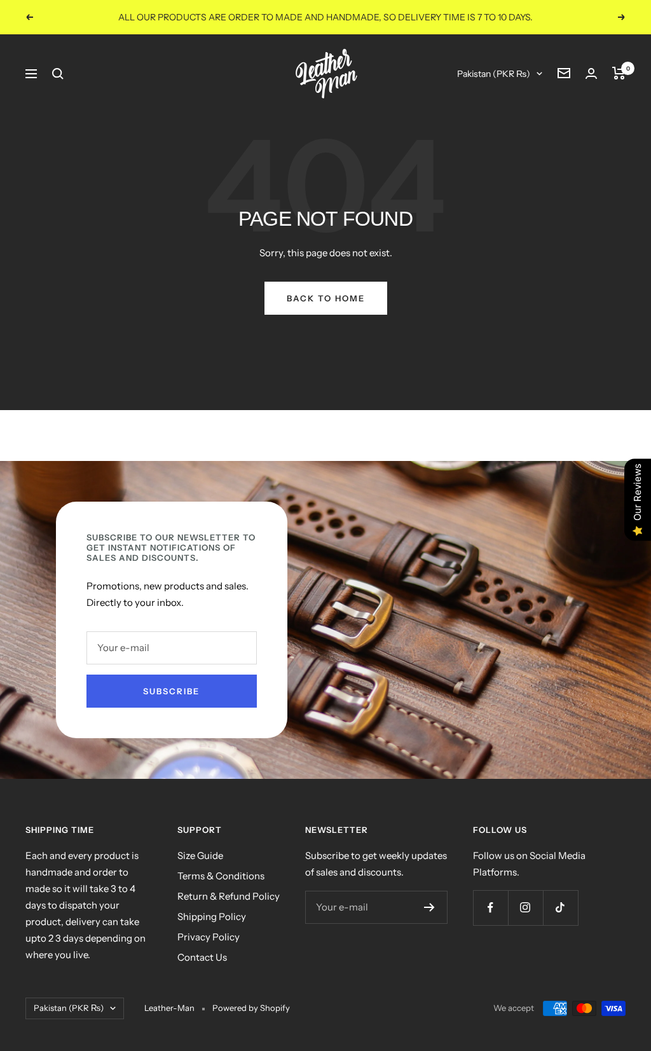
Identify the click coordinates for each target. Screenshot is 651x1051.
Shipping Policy (211, 916)
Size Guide (200, 855)
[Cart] (619, 73)
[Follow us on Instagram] (525, 907)
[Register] (429, 907)
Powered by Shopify (251, 1008)
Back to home (326, 298)
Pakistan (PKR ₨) (493, 73)
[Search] (58, 73)
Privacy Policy (208, 937)
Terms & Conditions (220, 876)
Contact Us (202, 957)
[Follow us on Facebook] (490, 907)
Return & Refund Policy (228, 896)
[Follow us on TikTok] (560, 907)
